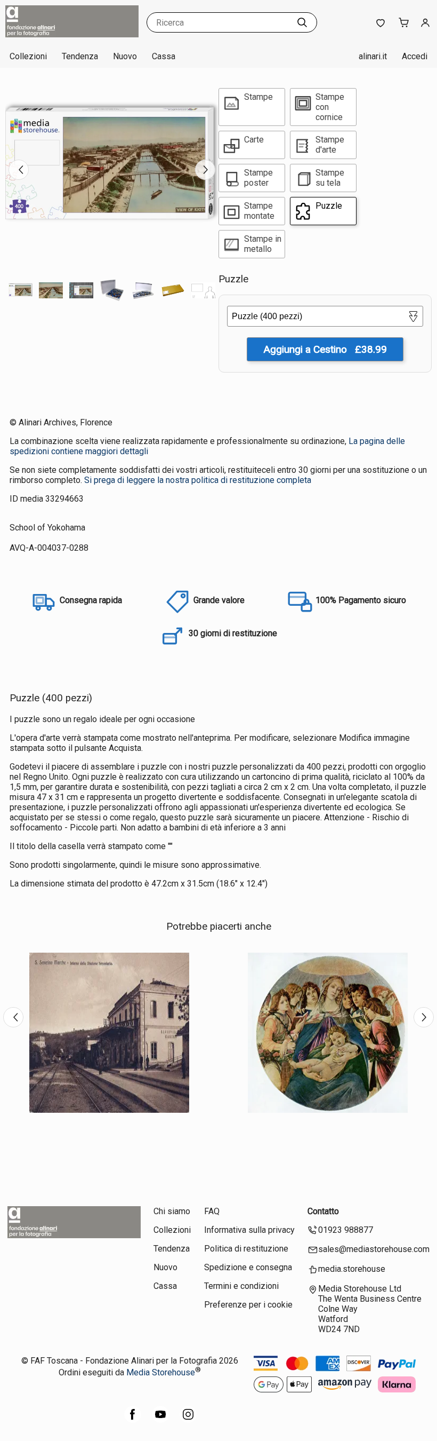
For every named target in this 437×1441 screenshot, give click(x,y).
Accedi (414, 56)
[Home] (72, 34)
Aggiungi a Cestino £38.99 (325, 349)
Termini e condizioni (241, 1286)
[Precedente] (19, 170)
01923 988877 (345, 1230)
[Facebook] (132, 1420)
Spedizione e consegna (248, 1267)
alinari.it (373, 56)
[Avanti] (205, 170)
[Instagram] (188, 1420)
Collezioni (28, 56)
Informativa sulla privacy (249, 1230)
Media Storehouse (160, 1372)
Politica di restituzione (246, 1249)
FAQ (212, 1211)
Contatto (323, 1211)
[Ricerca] (302, 22)
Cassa (163, 56)
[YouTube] (160, 1420)
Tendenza (80, 56)
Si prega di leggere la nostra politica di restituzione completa (197, 480)
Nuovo (125, 56)
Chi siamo (171, 1211)
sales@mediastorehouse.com (374, 1249)
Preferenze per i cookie (248, 1305)
